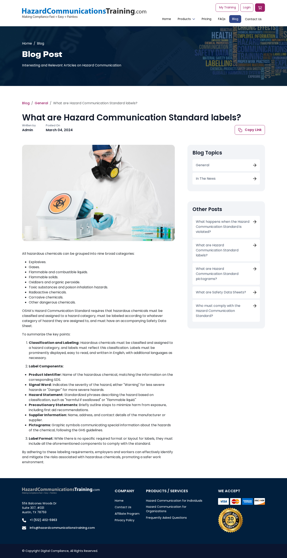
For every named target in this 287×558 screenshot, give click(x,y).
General (41, 103)
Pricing (206, 19)
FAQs (221, 19)
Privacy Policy (124, 520)
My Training (227, 7)
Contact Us (253, 19)
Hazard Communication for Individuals (174, 501)
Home (166, 19)
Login (247, 7)
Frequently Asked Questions (166, 518)
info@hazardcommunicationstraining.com (62, 528)
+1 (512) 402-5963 (43, 520)
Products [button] (184, 19)
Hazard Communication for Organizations (166, 509)
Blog (235, 19)
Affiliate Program (127, 514)
